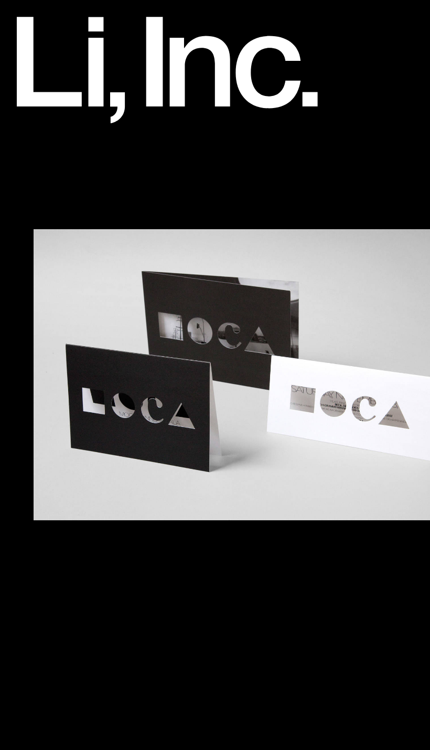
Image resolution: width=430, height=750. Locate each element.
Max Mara (52, 484)
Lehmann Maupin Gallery (84, 453)
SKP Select (55, 580)
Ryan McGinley (63, 548)
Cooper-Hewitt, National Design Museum (116, 272)
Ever (41, 314)
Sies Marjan (56, 569)
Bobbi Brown (58, 219)
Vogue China (58, 686)
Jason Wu (52, 410)
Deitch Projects (63, 293)
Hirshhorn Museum (71, 378)
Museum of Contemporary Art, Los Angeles (122, 506)
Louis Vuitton (58, 463)
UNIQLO (49, 665)
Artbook (47, 187)
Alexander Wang (65, 166)
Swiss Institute (61, 612)
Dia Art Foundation (70, 304)
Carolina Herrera (66, 240)
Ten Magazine (60, 633)
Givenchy (51, 357)
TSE (40, 654)
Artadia (46, 177)
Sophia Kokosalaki (69, 601)
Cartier (45, 251)
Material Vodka (62, 474)
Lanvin (45, 442)
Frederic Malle (60, 336)
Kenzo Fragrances (69, 431)
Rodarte (48, 538)
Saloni (44, 559)
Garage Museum (66, 346)
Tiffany (45, 644)
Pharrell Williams (66, 516)
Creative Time (60, 283)
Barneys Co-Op (63, 198)
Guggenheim (58, 368)
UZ (37, 676)
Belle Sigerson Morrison (81, 208)
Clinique (48, 261)
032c (41, 145)
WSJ (41, 697)
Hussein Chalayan (69, 399)
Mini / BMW (55, 495)
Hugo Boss (54, 389)
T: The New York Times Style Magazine (113, 623)
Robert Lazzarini (65, 527)
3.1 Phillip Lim (60, 156)
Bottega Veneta (63, 229)
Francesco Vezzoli (69, 325)
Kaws (42, 421)
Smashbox (53, 591)
